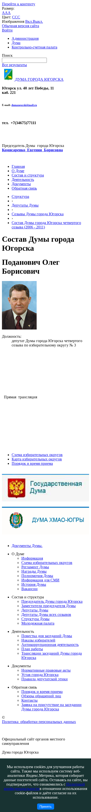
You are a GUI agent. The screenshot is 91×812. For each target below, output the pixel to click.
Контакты (29, 700)
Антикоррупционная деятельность (50, 645)
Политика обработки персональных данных (39, 722)
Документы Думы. (27, 546)
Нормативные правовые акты (46, 670)
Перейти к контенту (18, 4)
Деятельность (23, 179)
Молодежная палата (37, 623)
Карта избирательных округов (37, 459)
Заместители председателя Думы (48, 606)
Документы (21, 184)
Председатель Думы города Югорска (52, 601)
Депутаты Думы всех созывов (46, 614)
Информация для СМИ (40, 580)
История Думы (33, 584)
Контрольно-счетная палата (34, 47)
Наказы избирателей (38, 640)
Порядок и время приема (32, 463)
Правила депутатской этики (44, 679)
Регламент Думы (35, 567)
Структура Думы (35, 619)
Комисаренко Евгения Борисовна (32, 150)
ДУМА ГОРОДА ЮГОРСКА (39, 79)
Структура (20, 196)
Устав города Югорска (39, 675)
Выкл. (38, 21)
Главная (18, 166)
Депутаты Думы (25, 205)
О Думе (18, 171)
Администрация (25, 38)
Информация (32, 558)
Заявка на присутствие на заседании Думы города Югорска (51, 707)
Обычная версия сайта (20, 26)
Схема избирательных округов (37, 455)
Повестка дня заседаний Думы (46, 636)
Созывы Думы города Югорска (38, 214)
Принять (46, 806)
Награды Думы (34, 571)
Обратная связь (24, 188)
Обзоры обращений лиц (41, 696)
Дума (16, 43)
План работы (32, 649)
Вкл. (29, 21)
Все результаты (14, 65)
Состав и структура (28, 175)
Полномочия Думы (37, 576)
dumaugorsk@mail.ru (24, 105)
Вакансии (29, 589)
